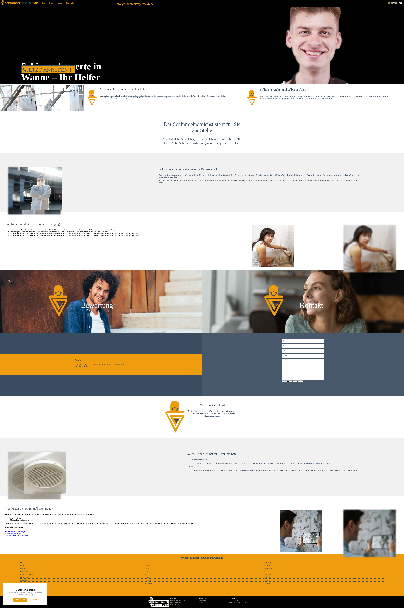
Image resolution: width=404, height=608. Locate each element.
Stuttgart (147, 568)
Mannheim (148, 583)
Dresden (147, 562)
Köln (146, 574)
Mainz (266, 571)
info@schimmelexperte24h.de (134, 4)
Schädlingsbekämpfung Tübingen (16, 535)
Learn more (33, 600)
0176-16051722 (396, 3)
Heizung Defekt (175, 602)
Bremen (267, 565)
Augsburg (267, 583)
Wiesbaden (268, 568)
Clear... (298, 381)
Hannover (23, 571)
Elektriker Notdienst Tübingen (15, 532)
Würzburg (267, 574)
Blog (51, 3)
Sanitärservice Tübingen (13, 533)
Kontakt (59, 3)
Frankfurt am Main (26, 574)
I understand (20, 600)
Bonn (22, 583)
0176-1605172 (233, 600)
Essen (147, 577)
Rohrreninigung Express (178, 600)
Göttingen (148, 580)
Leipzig (22, 565)
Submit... (287, 381)
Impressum (202, 600)
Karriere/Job (70, 3)
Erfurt (266, 580)
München (267, 562)
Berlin (22, 562)
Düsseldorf (148, 565)
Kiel (146, 571)
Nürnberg (23, 580)
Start (43, 3)
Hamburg (23, 568)
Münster (267, 577)
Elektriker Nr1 (175, 604)
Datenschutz (203, 602)
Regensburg (24, 577)
